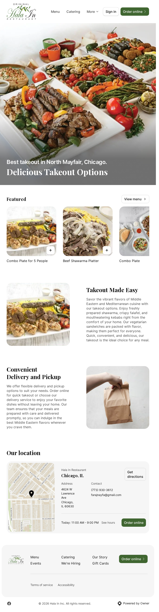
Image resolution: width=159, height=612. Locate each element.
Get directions (135, 474)
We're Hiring (70, 563)
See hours (108, 522)
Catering (73, 11)
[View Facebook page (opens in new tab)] (9, 603)
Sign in (111, 11)
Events (35, 563)
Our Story (99, 557)
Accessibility (66, 585)
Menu (55, 11)
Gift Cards (100, 563)
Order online (133, 523)
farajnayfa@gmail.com (106, 495)
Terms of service (41, 585)
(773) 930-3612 (102, 490)
